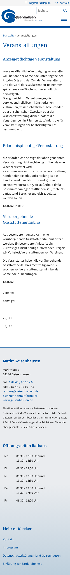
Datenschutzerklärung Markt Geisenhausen (32, 555)
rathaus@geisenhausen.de (20, 391)
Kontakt (64, 3)
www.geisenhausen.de (18, 400)
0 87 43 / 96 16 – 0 (21, 382)
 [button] (65, 10)
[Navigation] (64, 21)
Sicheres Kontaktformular (20, 396)
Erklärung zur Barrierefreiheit (22, 563)
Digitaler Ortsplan (40, 3)
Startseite (8, 36)
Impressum (10, 547)
